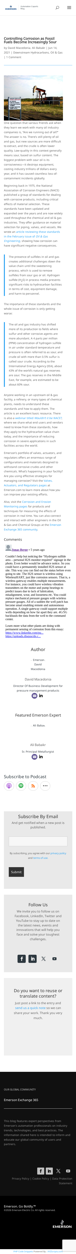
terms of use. (40, 858)
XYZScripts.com (55, 1251)
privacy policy (58, 853)
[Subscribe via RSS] (33, 786)
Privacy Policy (20, 1178)
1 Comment (13, 57)
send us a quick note (30, 1008)
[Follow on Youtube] (54, 959)
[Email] (34, 696)
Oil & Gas (56, 52)
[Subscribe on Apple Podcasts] (9, 786)
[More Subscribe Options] (45, 786)
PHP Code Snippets (23, 1251)
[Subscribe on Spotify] (21, 786)
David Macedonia (19, 48)
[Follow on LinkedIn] (32, 959)
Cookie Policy (40, 1178)
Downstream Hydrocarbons (31, 52)
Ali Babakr (38, 48)
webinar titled (38, 418)
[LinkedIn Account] (41, 696)
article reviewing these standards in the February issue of (32, 236)
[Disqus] (38, 591)
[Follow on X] (43, 959)
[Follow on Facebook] (22, 959)
